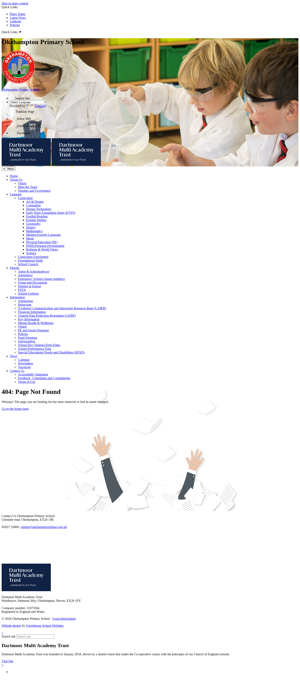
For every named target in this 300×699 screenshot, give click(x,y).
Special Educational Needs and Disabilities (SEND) (51, 352)
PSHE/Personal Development (45, 245)
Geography (33, 223)
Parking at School (29, 286)
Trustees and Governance (34, 190)
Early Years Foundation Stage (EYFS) (50, 212)
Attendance (25, 275)
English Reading (37, 216)
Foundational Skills (30, 260)
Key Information (28, 319)
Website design (11, 625)
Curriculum (25, 198)
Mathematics (34, 231)
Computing (33, 205)
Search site (9, 636)
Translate (40, 106)
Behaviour (24, 304)
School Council (28, 264)
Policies (15, 25)
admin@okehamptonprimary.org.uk (44, 527)
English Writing (36, 220)
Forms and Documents (32, 282)
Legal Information (64, 618)
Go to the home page (15, 408)
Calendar (24, 359)
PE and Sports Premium (33, 330)
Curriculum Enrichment (33, 257)
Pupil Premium (27, 337)
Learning (15, 194)
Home (14, 176)
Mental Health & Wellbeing (35, 323)
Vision (22, 183)
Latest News (18, 17)
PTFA (22, 290)
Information (17, 297)
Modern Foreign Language (43, 234)
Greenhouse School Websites (44, 625)
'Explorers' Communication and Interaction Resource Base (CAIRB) (62, 308)
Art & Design (35, 201)
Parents (14, 268)
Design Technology (38, 209)
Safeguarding (26, 341)
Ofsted (22, 326)
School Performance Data (34, 348)
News (13, 356)
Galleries (15, 21)
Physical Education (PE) (42, 242)
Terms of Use (26, 382)
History (31, 227)
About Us (16, 179)
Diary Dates (17, 14)
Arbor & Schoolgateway (34, 271)
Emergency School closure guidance (41, 279)
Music (30, 238)
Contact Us (17, 370)
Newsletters (25, 363)
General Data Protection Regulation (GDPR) (47, 315)
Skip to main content (15, 3)
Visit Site (7, 661)
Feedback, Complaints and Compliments (44, 378)
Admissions (25, 301)
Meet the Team (27, 187)
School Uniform (28, 293)
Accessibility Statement (33, 374)
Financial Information (32, 312)
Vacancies (24, 367)
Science (31, 253)
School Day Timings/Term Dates (39, 345)
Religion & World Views (42, 249)
